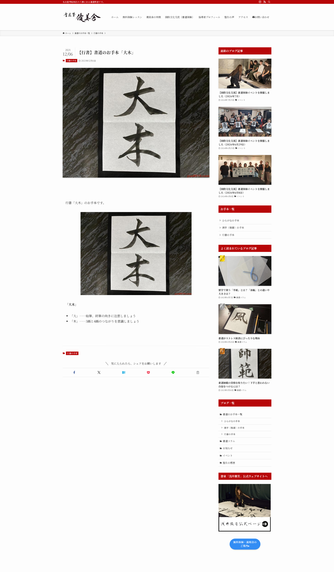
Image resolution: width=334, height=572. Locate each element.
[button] (74, 372)
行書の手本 (71, 60)
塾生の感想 (229, 462)
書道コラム (229, 441)
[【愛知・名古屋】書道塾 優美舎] (82, 17)
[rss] (264, 2)
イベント (228, 455)
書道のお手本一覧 (232, 414)
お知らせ (228, 448)
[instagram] (260, 2)
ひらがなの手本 (230, 220)
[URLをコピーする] (197, 372)
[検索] (269, 2)
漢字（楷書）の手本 (233, 227)
